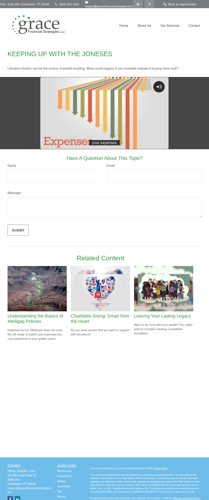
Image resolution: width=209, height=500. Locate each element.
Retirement (64, 471)
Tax (59, 491)
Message (14, 192)
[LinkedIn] (138, 4)
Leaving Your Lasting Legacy (162, 315)
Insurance (63, 486)
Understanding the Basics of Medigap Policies (35, 318)
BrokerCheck (161, 468)
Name (12, 165)
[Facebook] (149, 4)
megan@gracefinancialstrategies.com (109, 6)
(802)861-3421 (26, 471)
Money (61, 496)
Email (111, 165)
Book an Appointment (182, 4)
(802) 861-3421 (69, 4)
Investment (64, 476)
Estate (61, 481)
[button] (124, 25)
